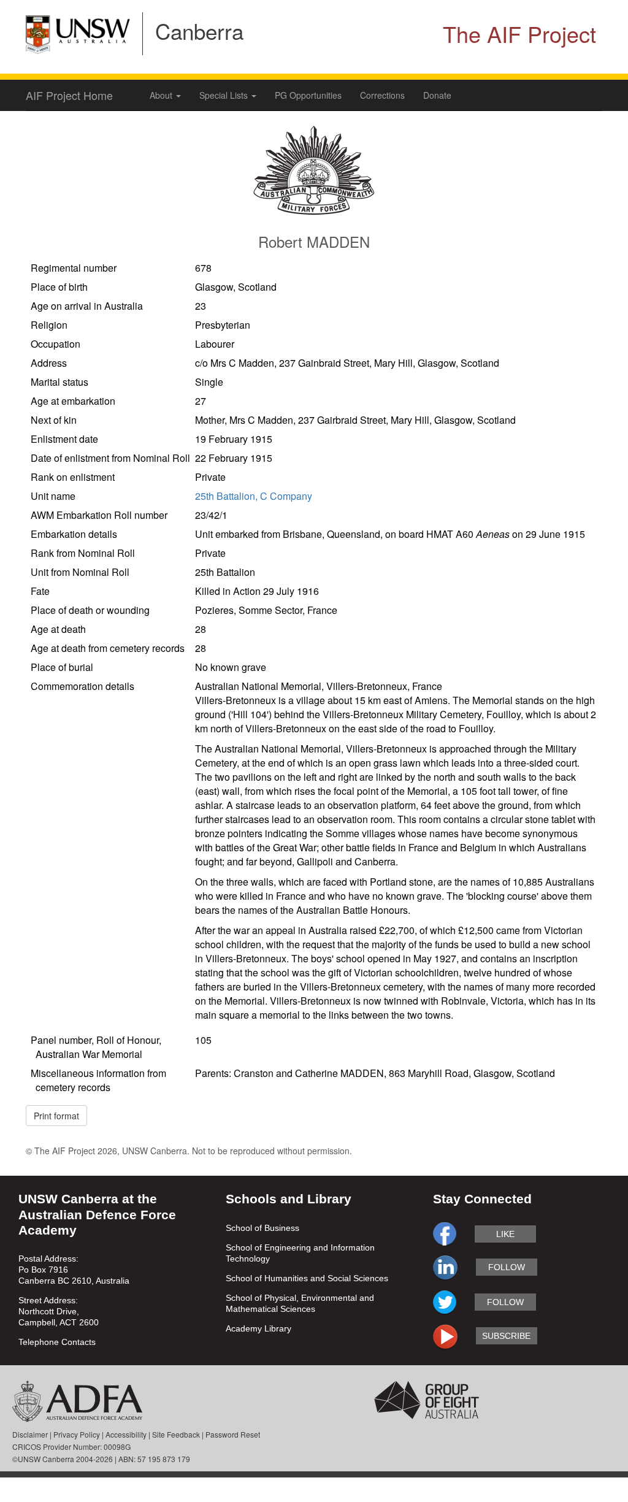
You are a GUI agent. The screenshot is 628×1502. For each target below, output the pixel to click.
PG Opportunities (308, 95)
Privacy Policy (76, 1434)
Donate (437, 95)
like (505, 1234)
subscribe (506, 1336)
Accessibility (126, 1434)
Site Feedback (176, 1434)
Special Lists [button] (224, 95)
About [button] (162, 95)
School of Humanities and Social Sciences (307, 1278)
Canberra (199, 30)
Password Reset (232, 1434)
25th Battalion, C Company (253, 496)
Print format (56, 1115)
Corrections (382, 95)
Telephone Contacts (57, 1342)
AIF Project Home (69, 95)
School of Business (262, 1228)
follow (506, 1267)
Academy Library (258, 1328)
